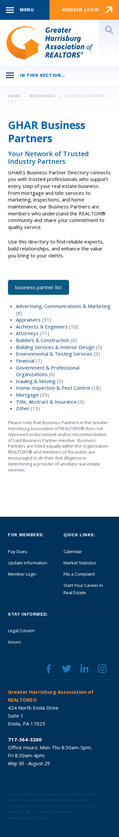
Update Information (27, 563)
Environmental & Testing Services (55, 353)
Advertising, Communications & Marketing (63, 306)
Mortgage (28, 394)
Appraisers (29, 319)
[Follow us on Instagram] (102, 669)
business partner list (38, 287)
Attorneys (28, 333)
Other (23, 408)
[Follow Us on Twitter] (66, 669)
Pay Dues (17, 551)
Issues (14, 642)
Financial (26, 360)
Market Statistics (80, 563)
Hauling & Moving (36, 381)
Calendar (72, 551)
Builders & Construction (43, 340)
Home (14, 96)
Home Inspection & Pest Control (54, 387)
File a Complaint (79, 574)
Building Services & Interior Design (56, 347)
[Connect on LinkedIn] (84, 669)
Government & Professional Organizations (47, 371)
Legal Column (21, 631)
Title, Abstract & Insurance (47, 401)
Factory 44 (42, 818)
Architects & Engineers (42, 326)
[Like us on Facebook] (49, 669)
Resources (42, 96)
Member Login (22, 574)
